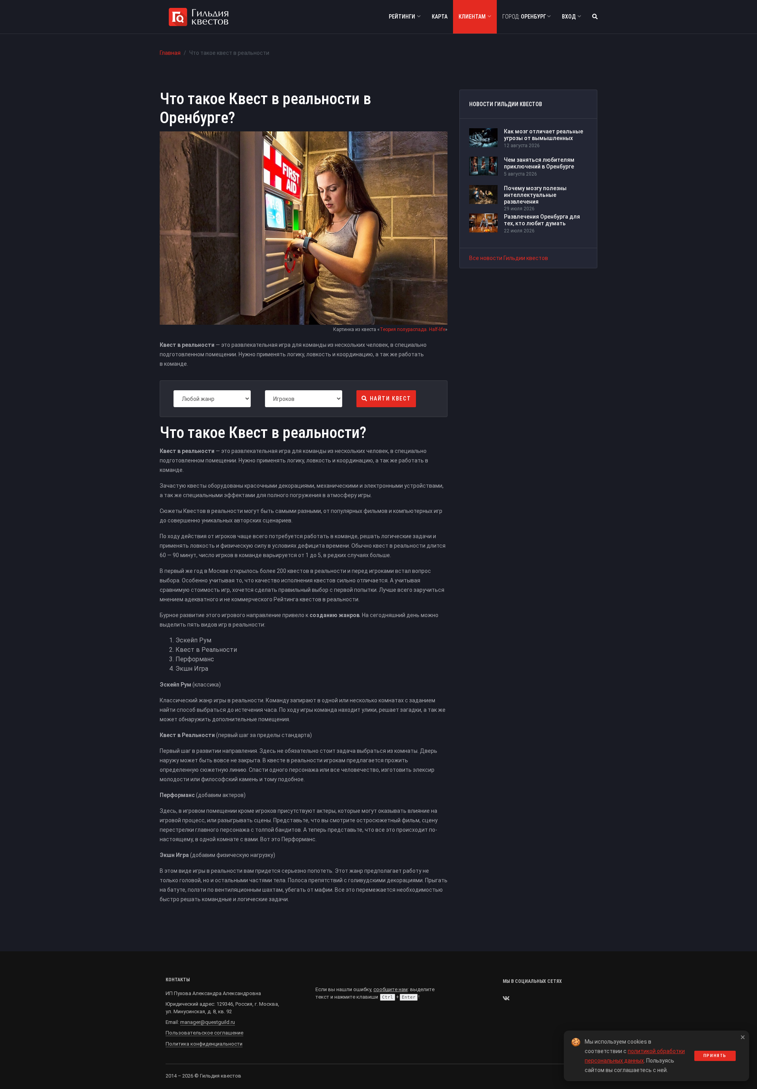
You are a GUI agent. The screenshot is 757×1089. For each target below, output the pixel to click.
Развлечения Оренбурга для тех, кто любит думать (542, 219)
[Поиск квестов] (595, 17)
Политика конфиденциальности (204, 1044)
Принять (715, 1055)
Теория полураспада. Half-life (412, 329)
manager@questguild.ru (207, 1022)
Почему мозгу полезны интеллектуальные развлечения (535, 195)
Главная (170, 53)
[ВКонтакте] (506, 998)
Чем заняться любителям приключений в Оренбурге (539, 163)
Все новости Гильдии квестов (508, 258)
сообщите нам (390, 989)
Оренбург (524, 16)
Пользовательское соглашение (204, 1033)
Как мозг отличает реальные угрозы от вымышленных (543, 134)
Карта (439, 16)
